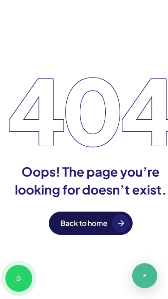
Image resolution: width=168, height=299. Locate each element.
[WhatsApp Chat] (18, 278)
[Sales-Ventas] (144, 275)
